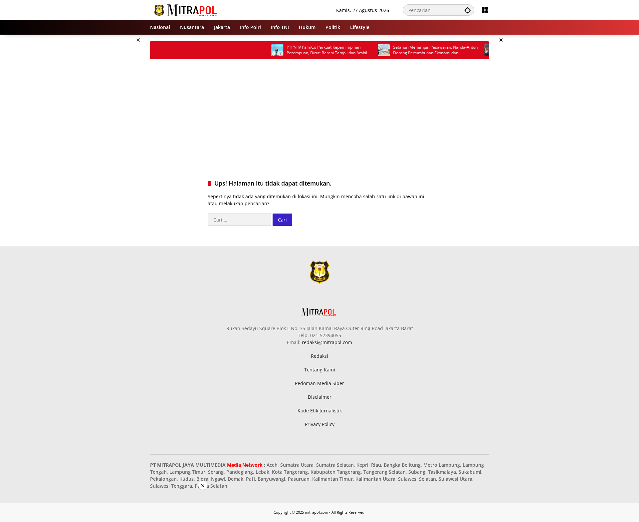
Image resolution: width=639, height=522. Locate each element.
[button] (467, 10)
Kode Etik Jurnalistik (320, 410)
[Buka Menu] (485, 10)
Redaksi (319, 356)
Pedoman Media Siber (319, 383)
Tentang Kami (319, 369)
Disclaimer (319, 397)
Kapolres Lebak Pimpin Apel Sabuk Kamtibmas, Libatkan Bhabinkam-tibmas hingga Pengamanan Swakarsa (458, 50)
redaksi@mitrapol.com (327, 342)
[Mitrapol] (186, 9)
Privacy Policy (319, 424)
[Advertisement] (116, 135)
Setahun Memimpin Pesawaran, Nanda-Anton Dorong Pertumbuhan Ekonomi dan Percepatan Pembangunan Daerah (357, 50)
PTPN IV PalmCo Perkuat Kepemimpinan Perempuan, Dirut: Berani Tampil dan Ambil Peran (248, 50)
